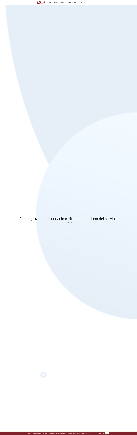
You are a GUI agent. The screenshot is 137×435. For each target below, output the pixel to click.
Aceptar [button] (107, 433)
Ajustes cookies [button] (101, 433)
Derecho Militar (69, 222)
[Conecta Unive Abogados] (41, 2)
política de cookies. (93, 433)
